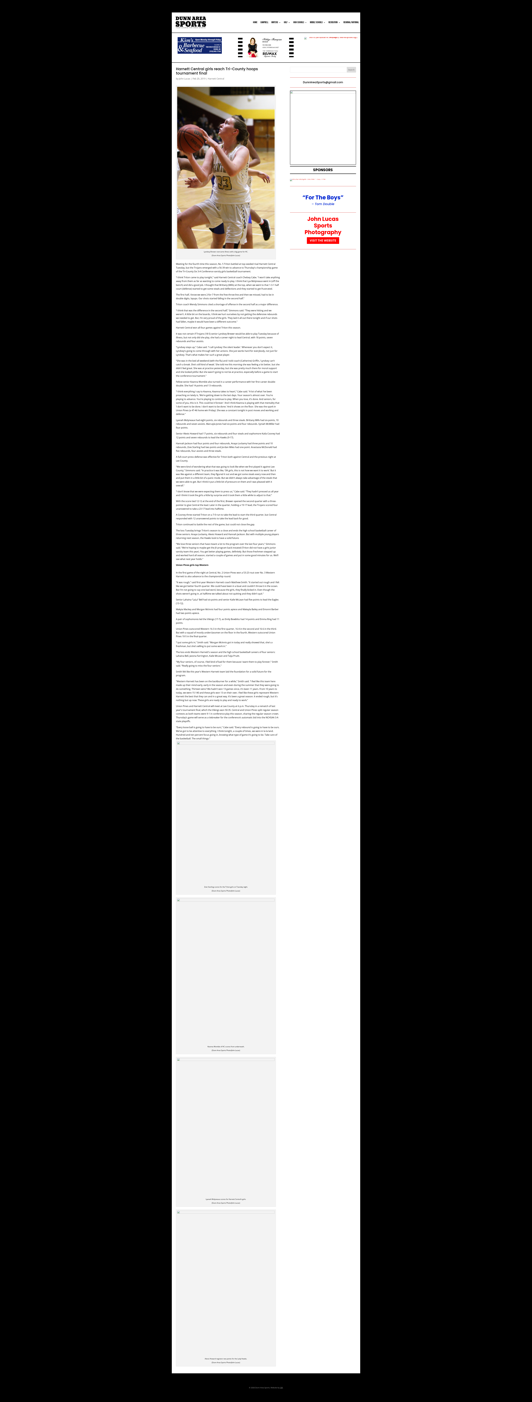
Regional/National (351, 22)
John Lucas (184, 78)
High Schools (298, 22)
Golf (285, 22)
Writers (274, 22)
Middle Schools (316, 22)
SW (281, 1387)
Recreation (333, 22)
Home (255, 22)
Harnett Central (216, 78)
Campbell (264, 22)
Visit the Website (323, 240)
